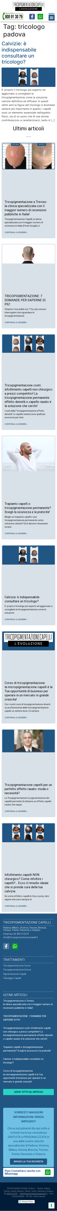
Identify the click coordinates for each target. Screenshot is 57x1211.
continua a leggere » (16, 232)
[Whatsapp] (40, 16)
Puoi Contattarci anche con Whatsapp (23, 1172)
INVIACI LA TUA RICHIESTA (28, 1161)
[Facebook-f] (32, 16)
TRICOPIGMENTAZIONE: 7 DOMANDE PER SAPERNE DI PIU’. (25, 300)
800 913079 (12, 1194)
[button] (52, 18)
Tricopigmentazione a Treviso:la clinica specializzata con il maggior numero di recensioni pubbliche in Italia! (28, 1004)
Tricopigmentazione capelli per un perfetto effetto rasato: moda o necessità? (28, 789)
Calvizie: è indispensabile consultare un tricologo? (19, 52)
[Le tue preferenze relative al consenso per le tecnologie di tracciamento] (51, 1205)
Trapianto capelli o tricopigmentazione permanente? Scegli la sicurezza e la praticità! (28, 508)
